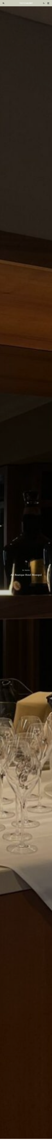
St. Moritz (26, 570)
